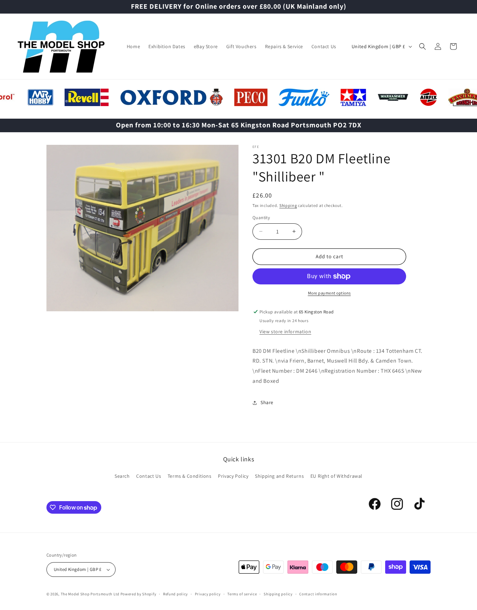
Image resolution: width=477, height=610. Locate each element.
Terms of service (242, 594)
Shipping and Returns (279, 476)
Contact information (318, 594)
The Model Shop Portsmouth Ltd (90, 594)
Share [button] (266, 402)
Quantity (261, 218)
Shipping (288, 205)
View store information (285, 331)
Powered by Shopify (138, 594)
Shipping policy (278, 594)
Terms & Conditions (190, 476)
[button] (422, 46)
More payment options (329, 293)
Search (122, 476)
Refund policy (175, 594)
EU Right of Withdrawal (336, 476)
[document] (142, 230)
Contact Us (148, 476)
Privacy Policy (233, 476)
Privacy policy (208, 594)
